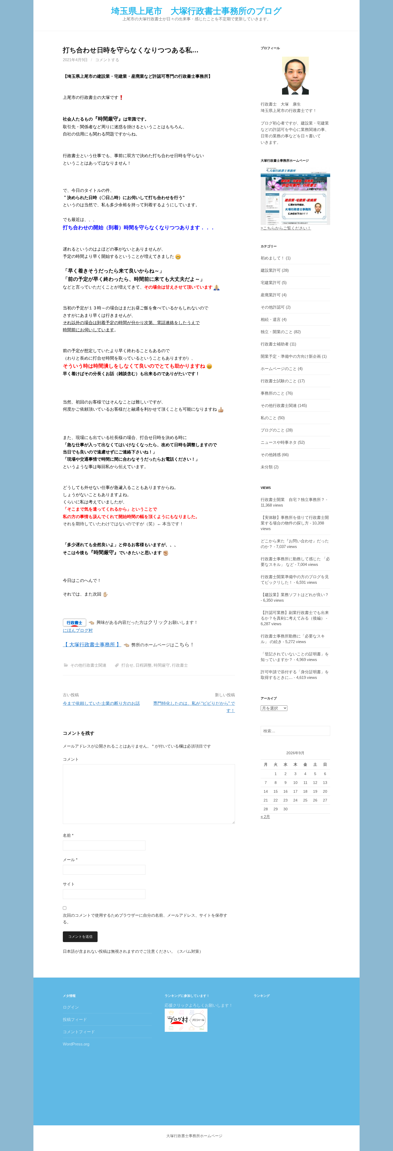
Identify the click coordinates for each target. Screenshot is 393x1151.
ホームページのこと (279, 368)
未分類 (267, 467)
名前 (68, 835)
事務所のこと (273, 393)
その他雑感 (271, 454)
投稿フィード (75, 1019)
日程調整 (144, 665)
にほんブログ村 (78, 630)
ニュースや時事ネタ (279, 442)
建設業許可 (271, 270)
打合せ (127, 665)
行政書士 (180, 665)
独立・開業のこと (277, 331)
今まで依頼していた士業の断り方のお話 (101, 703)
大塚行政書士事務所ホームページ (194, 1136)
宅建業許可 (271, 282)
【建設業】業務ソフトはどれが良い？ (295, 594)
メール (70, 859)
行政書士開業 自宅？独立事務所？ (293, 499)
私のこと (269, 417)
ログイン (71, 1007)
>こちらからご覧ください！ (286, 228)
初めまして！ (273, 258)
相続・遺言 (271, 319)
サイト (69, 884)
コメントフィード (79, 1031)
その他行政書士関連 (88, 665)
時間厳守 (162, 665)
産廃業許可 (271, 295)
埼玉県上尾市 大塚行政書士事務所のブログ (196, 11)
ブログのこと (273, 430)
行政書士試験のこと (279, 381)
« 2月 (265, 816)
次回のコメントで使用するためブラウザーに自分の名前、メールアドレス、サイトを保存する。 (145, 918)
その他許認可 (273, 307)
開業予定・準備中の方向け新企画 (291, 356)
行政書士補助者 (275, 344)
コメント (71, 759)
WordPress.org (76, 1044)
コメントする (107, 59)
